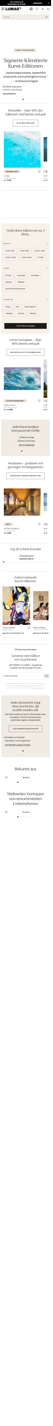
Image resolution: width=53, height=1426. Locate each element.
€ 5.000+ (40, 257)
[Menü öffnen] (3, 9)
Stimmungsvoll (30, 307)
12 (32, 562)
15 (39, 562)
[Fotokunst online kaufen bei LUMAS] (13, 9)
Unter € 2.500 (11, 257)
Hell (17, 307)
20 (27, 563)
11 (29, 562)
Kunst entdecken (24, 50)
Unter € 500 (24, 251)
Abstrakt (9, 282)
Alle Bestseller (25, 123)
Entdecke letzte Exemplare (25, 352)
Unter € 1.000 (40, 251)
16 (42, 562)
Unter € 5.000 (26, 257)
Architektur (35, 275)
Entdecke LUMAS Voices (17, 745)
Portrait (8, 275)
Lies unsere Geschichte (25, 729)
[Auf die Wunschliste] (39, 171)
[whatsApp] (31, 9)
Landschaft (21, 275)
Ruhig (8, 307)
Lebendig (9, 313)
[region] (25, 157)
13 (34, 562)
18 (47, 562)
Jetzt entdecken (9, 93)
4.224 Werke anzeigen (25, 326)
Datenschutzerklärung (37, 688)
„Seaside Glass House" (27, 685)
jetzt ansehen (26, 445)
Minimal (21, 313)
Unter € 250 (10, 251)
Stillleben (21, 282)
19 (24, 563)
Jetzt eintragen (46, 675)
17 (45, 562)
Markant (33, 313)
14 (37, 562)
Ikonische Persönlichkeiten (15, 289)
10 (27, 562)
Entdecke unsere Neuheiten (25, 476)
